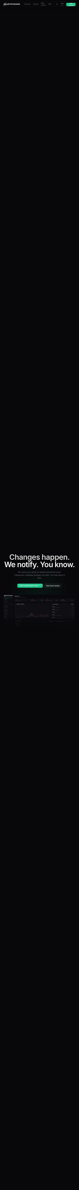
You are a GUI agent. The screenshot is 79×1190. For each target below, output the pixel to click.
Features (27, 4)
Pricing (35, 4)
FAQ (49, 4)
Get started (70, 4)
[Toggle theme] (56, 4)
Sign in (62, 4)
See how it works (52, 586)
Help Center (43, 4)
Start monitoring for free (28, 586)
